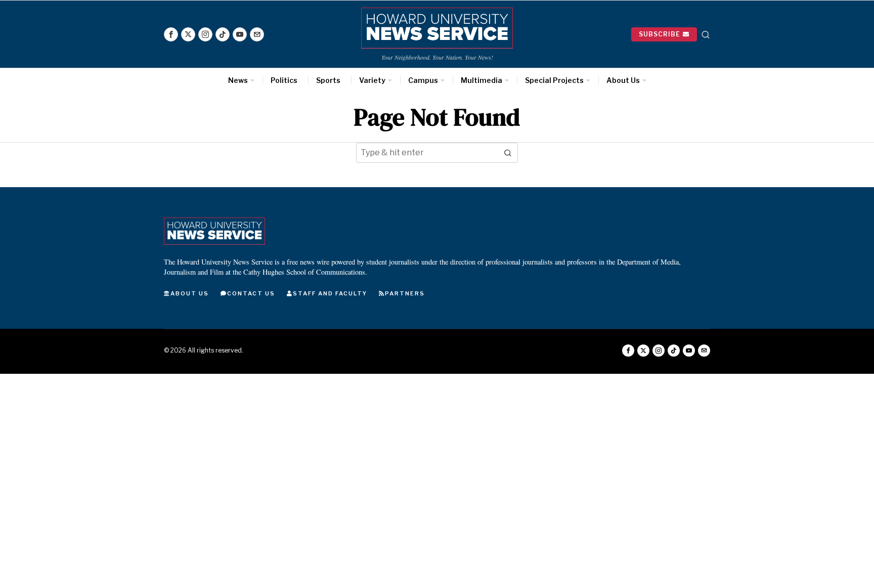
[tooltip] (171, 34)
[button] (508, 153)
